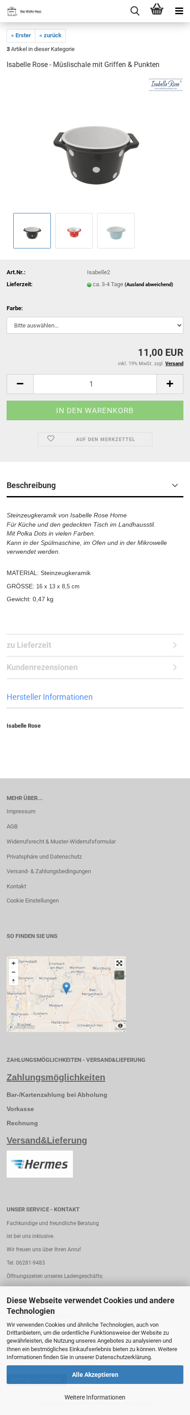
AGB (12, 826)
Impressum (21, 811)
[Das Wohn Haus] (22, 11)
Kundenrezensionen (42, 667)
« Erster (21, 35)
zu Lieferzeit (29, 645)
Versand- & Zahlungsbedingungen (49, 871)
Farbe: (15, 308)
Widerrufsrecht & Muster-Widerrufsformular (61, 841)
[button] (20, 384)
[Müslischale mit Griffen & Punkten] (95, 144)
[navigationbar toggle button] (179, 11)
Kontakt (16, 886)
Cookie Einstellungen (33, 900)
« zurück (50, 35)
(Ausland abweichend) (149, 285)
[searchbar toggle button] (135, 11)
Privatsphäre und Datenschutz (44, 856)
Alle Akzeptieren (95, 1374)
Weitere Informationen (95, 1397)
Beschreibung (31, 485)
